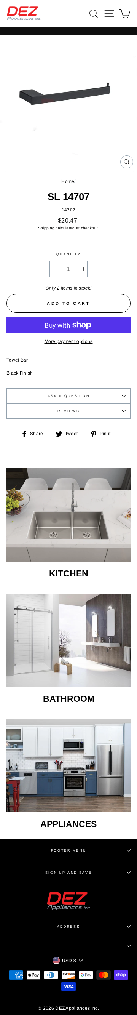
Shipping (46, 228)
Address (68, 927)
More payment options (69, 341)
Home (67, 181)
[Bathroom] (68, 640)
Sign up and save (68, 872)
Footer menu (68, 850)
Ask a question (69, 396)
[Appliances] (68, 766)
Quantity (68, 254)
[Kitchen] (68, 515)
